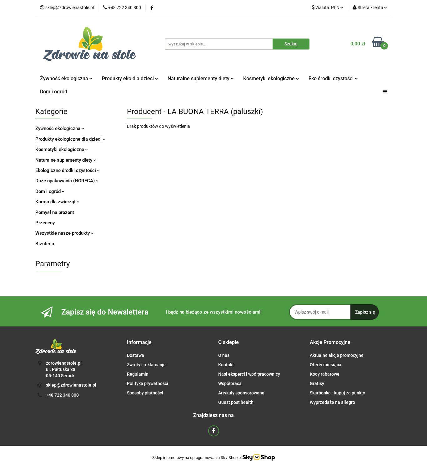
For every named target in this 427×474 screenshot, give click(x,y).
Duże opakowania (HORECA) (65, 181)
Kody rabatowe (324, 374)
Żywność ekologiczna (58, 128)
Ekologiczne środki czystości (66, 170)
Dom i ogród (53, 92)
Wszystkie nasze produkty (63, 233)
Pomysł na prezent (54, 212)
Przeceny (45, 223)
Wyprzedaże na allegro (332, 402)
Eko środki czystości (332, 78)
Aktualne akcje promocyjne (337, 355)
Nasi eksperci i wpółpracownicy (249, 374)
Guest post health (236, 402)
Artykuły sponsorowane (241, 392)
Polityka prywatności (147, 383)
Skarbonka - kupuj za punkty (337, 392)
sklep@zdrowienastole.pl (71, 385)
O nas (223, 355)
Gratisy (317, 383)
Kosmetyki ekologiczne (269, 78)
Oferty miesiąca (325, 364)
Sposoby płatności (145, 392)
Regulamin (137, 374)
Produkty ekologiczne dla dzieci (69, 139)
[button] (139, 342)
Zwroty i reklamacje (146, 364)
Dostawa (135, 355)
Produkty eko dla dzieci (128, 78)
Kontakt (226, 364)
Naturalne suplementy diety (199, 78)
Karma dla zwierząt (56, 202)
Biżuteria (44, 244)
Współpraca (230, 383)
